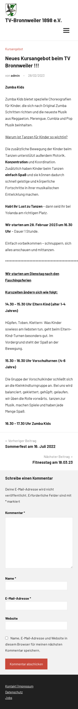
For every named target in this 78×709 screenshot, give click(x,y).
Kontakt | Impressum (19, 686)
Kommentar (15, 512)
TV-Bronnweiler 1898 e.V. (33, 20)
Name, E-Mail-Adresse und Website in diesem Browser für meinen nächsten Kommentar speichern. (36, 644)
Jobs (8, 698)
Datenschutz (14, 692)
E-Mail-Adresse (18, 598)
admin (15, 75)
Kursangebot (14, 49)
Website (11, 618)
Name (10, 578)
